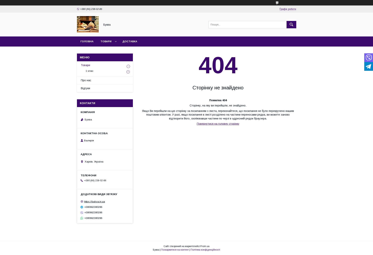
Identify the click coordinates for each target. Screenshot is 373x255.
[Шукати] (291, 24)
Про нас (86, 80)
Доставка (129, 41)
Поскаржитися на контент (175, 249)
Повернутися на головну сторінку (218, 123)
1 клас (89, 70)
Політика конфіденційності (205, 249)
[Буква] (88, 31)
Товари (106, 41)
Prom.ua (204, 246)
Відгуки (85, 88)
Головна (86, 41)
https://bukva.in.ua (94, 201)
